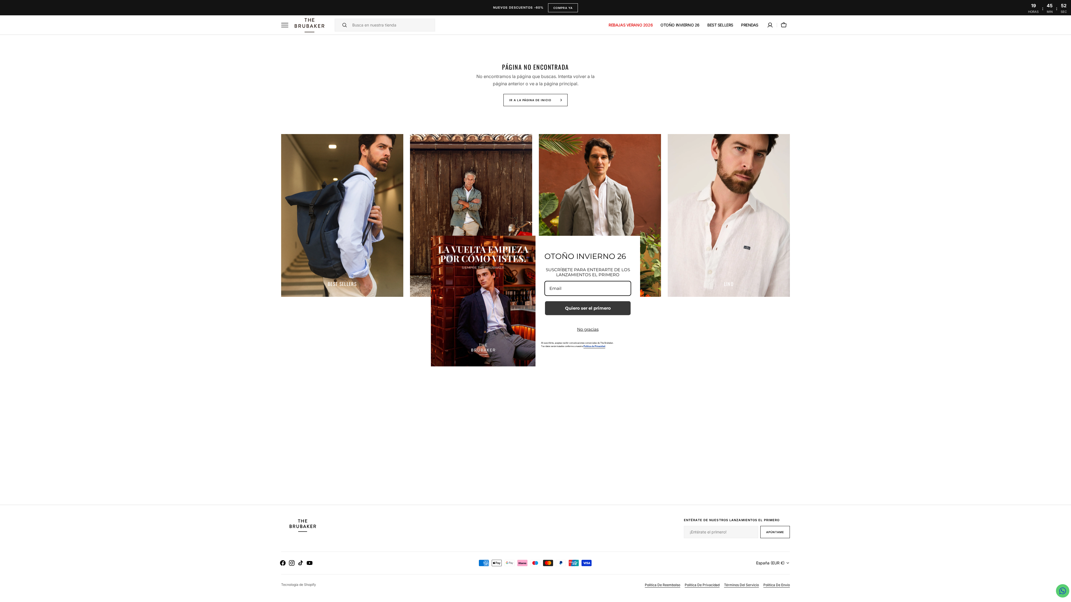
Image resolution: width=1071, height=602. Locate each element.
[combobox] (392, 25)
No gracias (588, 329)
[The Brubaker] (309, 25)
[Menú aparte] (286, 25)
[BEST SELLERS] (342, 215)
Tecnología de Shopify (298, 584)
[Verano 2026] (471, 215)
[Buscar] (342, 25)
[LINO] (729, 215)
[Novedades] (600, 215)
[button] (770, 25)
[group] (342, 215)
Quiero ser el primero (588, 308)
